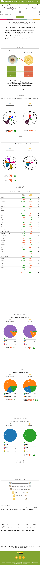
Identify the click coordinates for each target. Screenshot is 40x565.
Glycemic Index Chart (30, 1)
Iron (1, 199)
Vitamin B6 (3, 201)
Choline (2, 251)
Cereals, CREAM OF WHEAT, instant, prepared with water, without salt (20, 42)
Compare (34, 4)
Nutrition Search (8, 1)
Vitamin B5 (3, 229)
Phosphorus (3, 228)
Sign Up (25, 3)
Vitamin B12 (21, 187)
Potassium (2, 244)
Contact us (8, 562)
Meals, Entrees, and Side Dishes (15, 4)
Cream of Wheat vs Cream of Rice (20, 483)
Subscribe (21, 3)
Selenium (2, 210)
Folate (2, 204)
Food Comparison (21, 1)
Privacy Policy (19, 562)
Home (2, 4)
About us (3, 562)
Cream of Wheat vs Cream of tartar (20, 486)
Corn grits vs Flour (20, 498)
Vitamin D (21, 186)
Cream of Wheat (27, 4)
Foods (6, 4)
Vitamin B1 (3, 206)
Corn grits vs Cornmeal (20, 492)
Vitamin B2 (3, 211)
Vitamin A (2, 197)
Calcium (20, 136)
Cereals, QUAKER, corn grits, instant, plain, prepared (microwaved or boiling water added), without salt (20, 43)
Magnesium (3, 240)
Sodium (2, 215)
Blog (17, 3)
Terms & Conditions (26, 562)
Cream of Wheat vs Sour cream (20, 489)
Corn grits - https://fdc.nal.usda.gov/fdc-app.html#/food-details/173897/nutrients (20, 527)
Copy (23, 89)
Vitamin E (2, 247)
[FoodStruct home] (3, 2)
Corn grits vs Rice (20, 495)
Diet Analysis (14, 1)
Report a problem (35, 562)
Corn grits (9, 5)
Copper (2, 213)
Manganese (3, 219)
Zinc (1, 226)
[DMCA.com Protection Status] (20, 553)
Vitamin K (2, 249)
